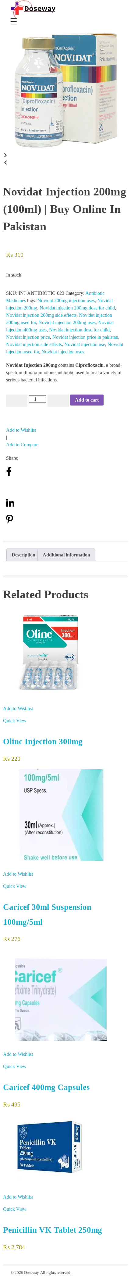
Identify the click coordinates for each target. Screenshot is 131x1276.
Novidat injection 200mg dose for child (77, 307)
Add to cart (87, 399)
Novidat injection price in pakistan (85, 337)
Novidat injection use (84, 344)
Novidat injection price (28, 337)
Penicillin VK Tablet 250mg (52, 1230)
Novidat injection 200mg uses (67, 322)
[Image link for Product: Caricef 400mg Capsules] (65, 995)
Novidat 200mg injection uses (66, 300)
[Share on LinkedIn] (10, 506)
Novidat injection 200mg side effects (41, 315)
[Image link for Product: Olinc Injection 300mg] (65, 652)
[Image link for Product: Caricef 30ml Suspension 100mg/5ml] (65, 815)
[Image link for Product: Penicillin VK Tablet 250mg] (65, 1149)
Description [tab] (23, 554)
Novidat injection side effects (34, 344)
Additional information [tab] (66, 554)
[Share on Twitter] (9, 489)
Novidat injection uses (62, 351)
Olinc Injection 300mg (43, 741)
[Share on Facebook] (9, 474)
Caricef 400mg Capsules (46, 1087)
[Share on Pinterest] (9, 522)
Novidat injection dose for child (79, 329)
